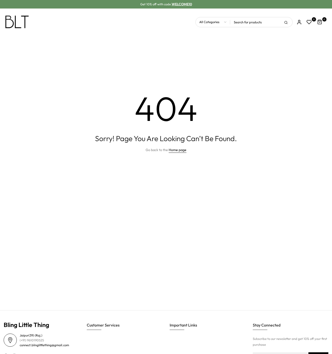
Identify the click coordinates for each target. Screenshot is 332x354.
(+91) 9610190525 (32, 340)
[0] (309, 22)
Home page (177, 150)
